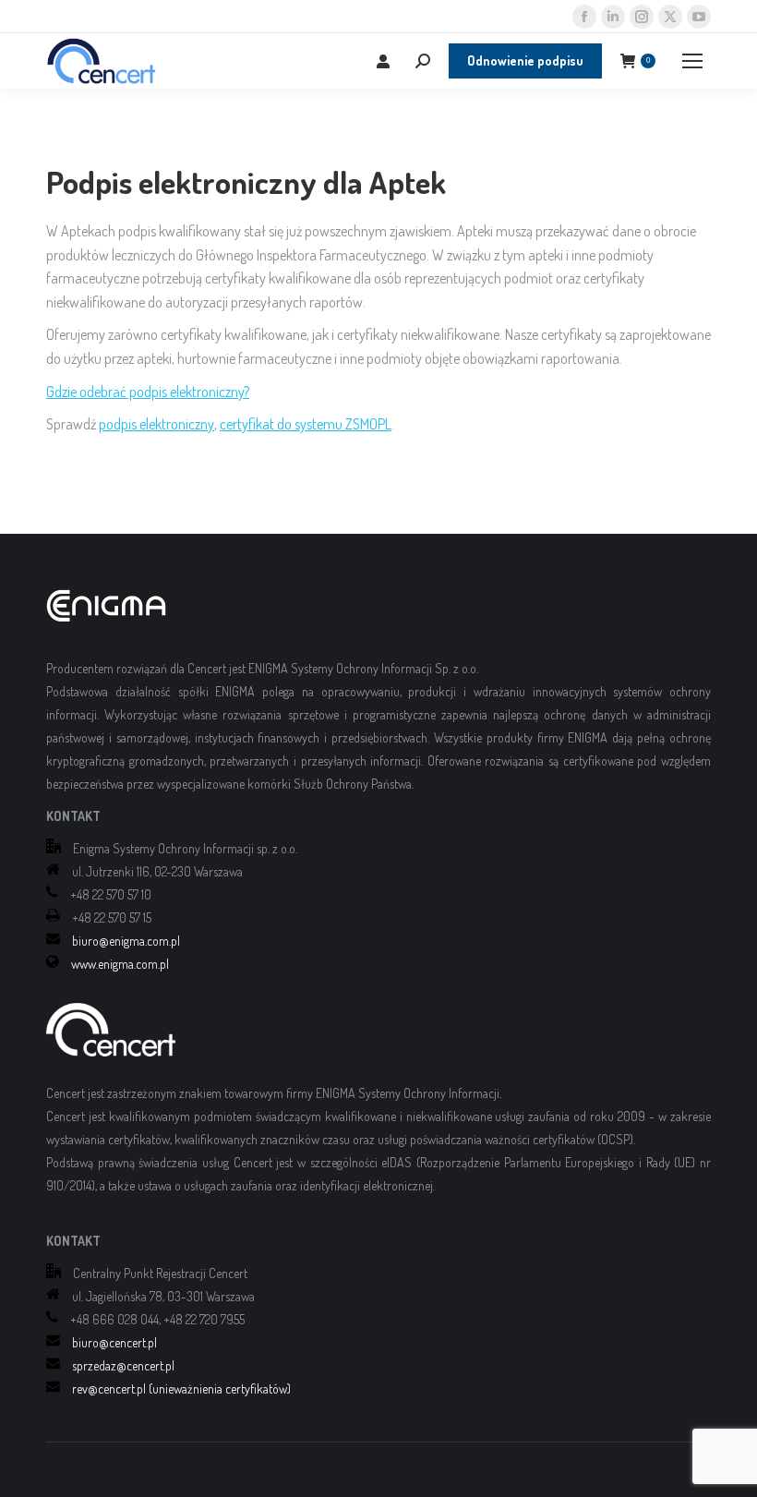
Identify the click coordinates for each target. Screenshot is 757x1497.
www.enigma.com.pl (120, 964)
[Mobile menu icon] (692, 60)
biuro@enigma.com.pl (126, 940)
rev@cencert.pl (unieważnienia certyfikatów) (181, 1388)
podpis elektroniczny (156, 424)
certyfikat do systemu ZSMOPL (305, 424)
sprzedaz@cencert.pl (123, 1365)
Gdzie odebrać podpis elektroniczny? (147, 391)
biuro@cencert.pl (114, 1342)
